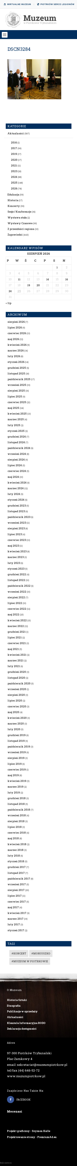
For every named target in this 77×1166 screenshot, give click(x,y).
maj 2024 (13, 477)
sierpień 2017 (16, 890)
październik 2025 (19, 379)
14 (47, 279)
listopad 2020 (16, 677)
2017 (14, 148)
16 (66, 279)
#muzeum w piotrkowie (29, 961)
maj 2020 (13, 712)
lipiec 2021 (15, 637)
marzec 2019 (15, 786)
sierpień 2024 (16, 459)
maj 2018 (13, 838)
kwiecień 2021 (17, 654)
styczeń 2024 (16, 499)
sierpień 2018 (16, 821)
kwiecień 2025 (17, 413)
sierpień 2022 (16, 597)
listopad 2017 (16, 873)
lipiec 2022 (15, 603)
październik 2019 (19, 746)
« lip (8, 303)
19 (28, 285)
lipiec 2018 (15, 827)
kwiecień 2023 (17, 551)
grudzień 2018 (17, 798)
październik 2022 (19, 585)
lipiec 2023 (15, 534)
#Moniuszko (40, 953)
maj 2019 (13, 775)
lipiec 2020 (15, 700)
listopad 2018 (16, 804)
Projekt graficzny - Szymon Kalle (28, 1131)
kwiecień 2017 (17, 913)
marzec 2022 (16, 626)
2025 (14, 182)
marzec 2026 (16, 350)
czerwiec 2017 (17, 901)
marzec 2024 (16, 488)
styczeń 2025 (16, 431)
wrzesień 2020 (17, 689)
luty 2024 (14, 494)
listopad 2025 (16, 373)
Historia (13, 200)
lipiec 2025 (15, 396)
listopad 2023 (16, 511)
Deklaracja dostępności (22, 1028)
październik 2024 (19, 448)
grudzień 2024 (17, 436)
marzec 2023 (16, 557)
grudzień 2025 (17, 367)
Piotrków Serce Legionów (57, 4)
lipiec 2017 (15, 895)
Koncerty (14, 206)
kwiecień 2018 (17, 844)
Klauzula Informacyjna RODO (26, 1023)
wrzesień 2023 (17, 522)
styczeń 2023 (16, 568)
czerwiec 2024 (17, 471)
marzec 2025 (16, 419)
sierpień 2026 (16, 321)
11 (19, 279)
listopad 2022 (16, 580)
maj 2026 (13, 339)
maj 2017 (13, 907)
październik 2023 (19, 517)
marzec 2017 (15, 918)
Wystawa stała (17, 217)
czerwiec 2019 (17, 769)
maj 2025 (13, 408)
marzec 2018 (15, 850)
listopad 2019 (16, 741)
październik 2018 (19, 809)
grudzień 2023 (17, 505)
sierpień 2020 (16, 695)
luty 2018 (14, 855)
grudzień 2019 (17, 735)
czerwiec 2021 (17, 643)
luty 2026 (14, 356)
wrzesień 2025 (17, 385)
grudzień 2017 (17, 867)
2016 (14, 142)
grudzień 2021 (17, 631)
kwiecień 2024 (17, 482)
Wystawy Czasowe (20, 223)
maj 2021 (13, 649)
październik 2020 (19, 683)
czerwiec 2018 (17, 832)
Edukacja (13, 194)
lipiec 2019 (15, 764)
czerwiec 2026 (17, 333)
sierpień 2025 (16, 390)
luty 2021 (14, 666)
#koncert (18, 953)
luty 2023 (14, 563)
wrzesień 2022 (17, 591)
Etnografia (13, 1005)
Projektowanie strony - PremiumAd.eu (32, 1137)
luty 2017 (14, 924)
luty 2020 (14, 729)
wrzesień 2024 (17, 454)
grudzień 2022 (17, 574)
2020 (14, 159)
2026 (14, 188)
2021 (14, 165)
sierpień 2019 (16, 758)
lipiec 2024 (15, 465)
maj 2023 (13, 545)
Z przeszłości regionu (21, 229)
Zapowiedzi (15, 234)
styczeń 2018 (16, 861)
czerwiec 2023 (17, 540)
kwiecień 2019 (17, 781)
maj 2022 (13, 614)
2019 (14, 154)
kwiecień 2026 (17, 344)
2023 (14, 171)
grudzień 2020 (17, 672)
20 (38, 285)
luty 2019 (14, 792)
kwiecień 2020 (17, 718)
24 (10, 291)
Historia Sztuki (17, 1000)
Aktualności (16, 133)
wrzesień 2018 (17, 815)
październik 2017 (19, 878)
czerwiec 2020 (17, 706)
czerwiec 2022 (17, 608)
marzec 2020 (16, 723)
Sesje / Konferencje (19, 211)
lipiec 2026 (15, 327)
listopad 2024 (16, 442)
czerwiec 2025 (17, 402)
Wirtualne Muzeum (19, 4)
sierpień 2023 (16, 528)
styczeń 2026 (16, 362)
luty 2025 (14, 425)
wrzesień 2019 (17, 752)
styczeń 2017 (16, 930)
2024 (14, 177)
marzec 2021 (15, 660)
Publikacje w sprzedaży (22, 1011)
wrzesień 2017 (17, 884)
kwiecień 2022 (17, 620)
